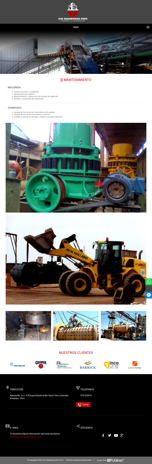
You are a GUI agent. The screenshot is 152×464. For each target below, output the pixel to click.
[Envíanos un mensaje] (148, 288)
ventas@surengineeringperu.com (25, 437)
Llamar (85, 404)
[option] (17, 365)
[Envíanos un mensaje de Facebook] (148, 295)
